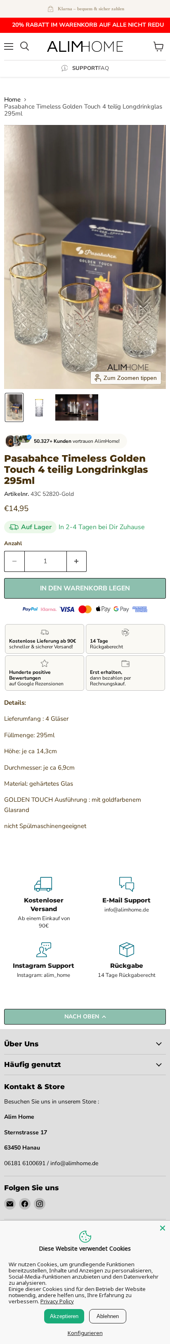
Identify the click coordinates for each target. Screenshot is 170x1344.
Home (12, 99)
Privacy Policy (57, 1301)
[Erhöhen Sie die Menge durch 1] (77, 561)
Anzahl (13, 544)
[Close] (162, 1228)
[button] (14, 407)
